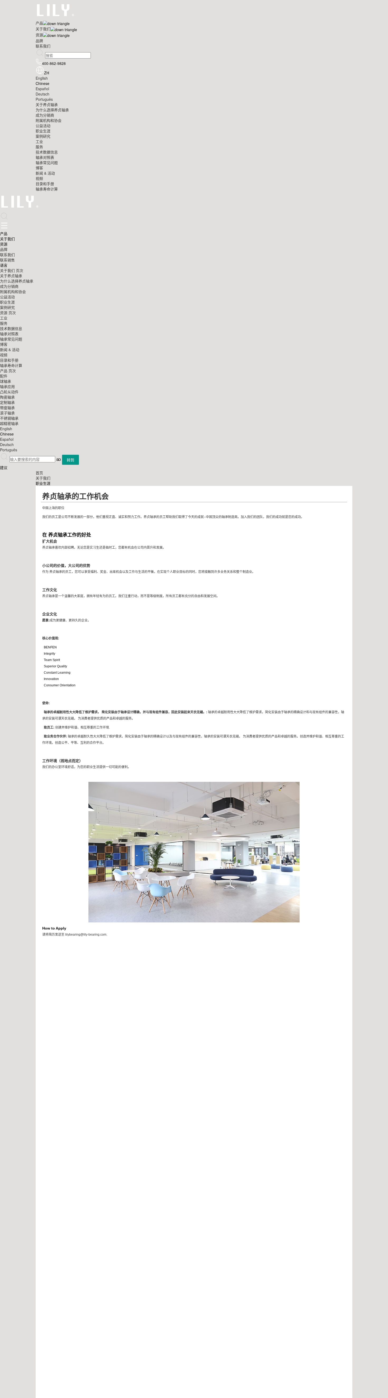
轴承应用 (7, 386)
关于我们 (43, 28)
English (42, 78)
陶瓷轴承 (7, 397)
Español (42, 88)
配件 (3, 376)
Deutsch (42, 94)
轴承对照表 (45, 157)
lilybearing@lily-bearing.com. (86, 934)
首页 (39, 472)
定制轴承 (7, 402)
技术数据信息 (47, 152)
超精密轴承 (9, 423)
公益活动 (43, 125)
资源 (39, 34)
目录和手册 (45, 183)
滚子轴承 (7, 412)
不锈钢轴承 (9, 418)
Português (44, 99)
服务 (39, 146)
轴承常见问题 (47, 162)
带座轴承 (7, 407)
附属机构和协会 (48, 120)
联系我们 (43, 46)
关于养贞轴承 (47, 104)
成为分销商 (45, 115)
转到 (70, 459)
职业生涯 (43, 130)
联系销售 (7, 259)
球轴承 (5, 381)
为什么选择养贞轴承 (52, 109)
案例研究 (43, 136)
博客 (39, 167)
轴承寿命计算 (47, 188)
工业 (39, 141)
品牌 (39, 40)
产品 (39, 23)
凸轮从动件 (9, 391)
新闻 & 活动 (45, 173)
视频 (39, 178)
